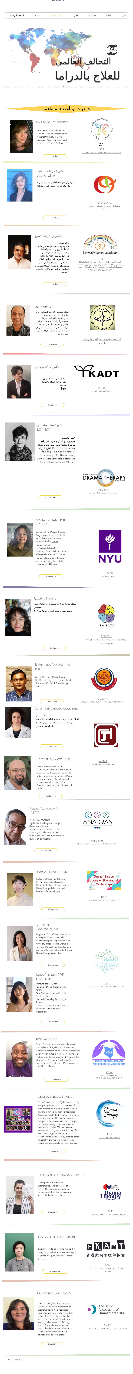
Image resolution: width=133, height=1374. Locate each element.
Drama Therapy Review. (47, 543)
